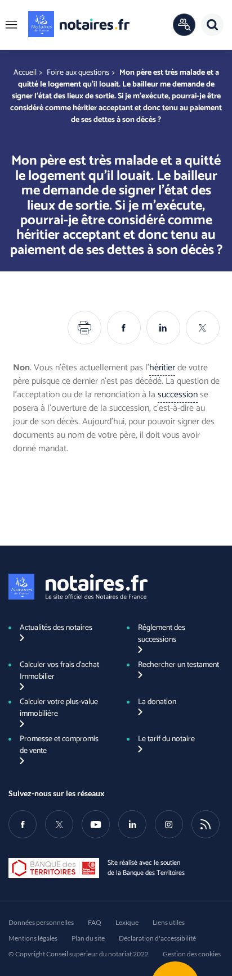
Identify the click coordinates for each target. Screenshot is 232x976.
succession (178, 394)
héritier (162, 367)
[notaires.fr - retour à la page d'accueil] (79, 24)
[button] (11, 24)
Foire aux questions (78, 72)
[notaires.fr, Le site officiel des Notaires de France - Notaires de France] (78, 587)
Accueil (25, 72)
